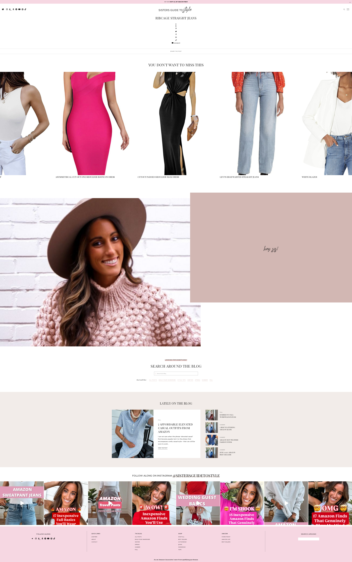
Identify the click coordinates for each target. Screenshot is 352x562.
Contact (94, 542)
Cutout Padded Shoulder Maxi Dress (158, 177)
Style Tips (182, 380)
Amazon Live (226, 539)
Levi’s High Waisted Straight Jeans (239, 177)
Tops (180, 549)
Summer (205, 380)
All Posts (153, 380)
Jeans (180, 544)
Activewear (182, 542)
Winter (190, 380)
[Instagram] (42, 522)
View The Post (162, 448)
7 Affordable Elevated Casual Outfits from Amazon (175, 427)
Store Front (226, 536)
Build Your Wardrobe (167, 380)
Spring (197, 380)
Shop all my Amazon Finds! (179, 1)
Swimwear (182, 547)
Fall (211, 380)
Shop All (181, 536)
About (93, 539)
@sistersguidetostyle (196, 475)
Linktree (94, 536)
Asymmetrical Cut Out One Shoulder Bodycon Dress (85, 177)
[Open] (22, 503)
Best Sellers (182, 539)
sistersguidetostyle (21, 483)
